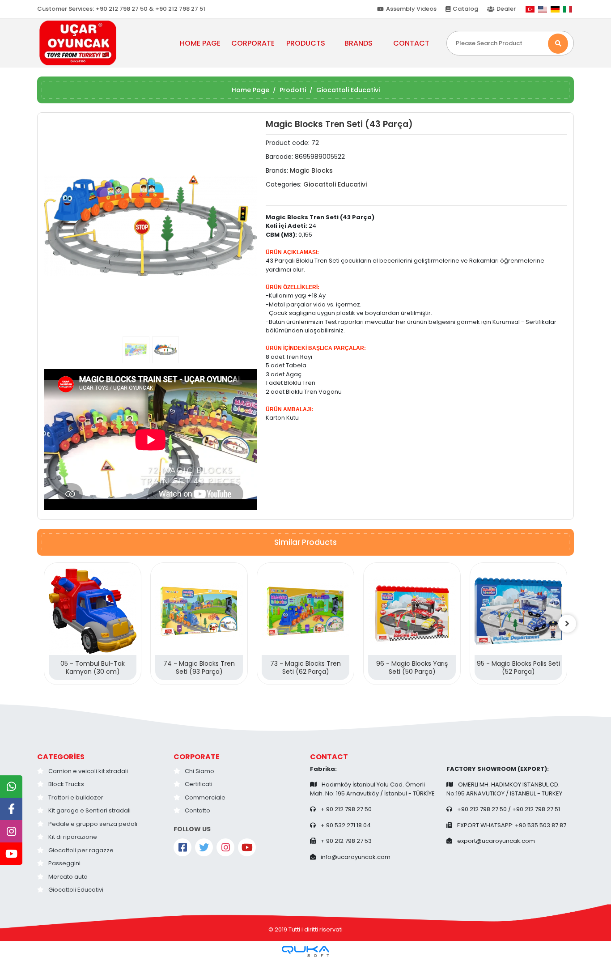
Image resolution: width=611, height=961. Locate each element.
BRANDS (358, 43)
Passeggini (64, 863)
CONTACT (411, 43)
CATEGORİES (61, 757)
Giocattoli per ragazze (81, 850)
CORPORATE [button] (253, 43)
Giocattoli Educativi (75, 889)
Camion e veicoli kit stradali (88, 771)
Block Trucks (66, 784)
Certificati (198, 784)
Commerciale (205, 797)
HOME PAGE (200, 43)
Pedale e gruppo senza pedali (92, 824)
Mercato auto (68, 876)
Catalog (465, 8)
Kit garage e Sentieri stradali (89, 810)
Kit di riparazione (72, 837)
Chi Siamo (199, 771)
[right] (567, 624)
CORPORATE (197, 757)
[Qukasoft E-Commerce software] (305, 951)
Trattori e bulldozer (75, 797)
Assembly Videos (411, 8)
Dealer (506, 8)
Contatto (197, 810)
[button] (60, 225)
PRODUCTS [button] (305, 43)
